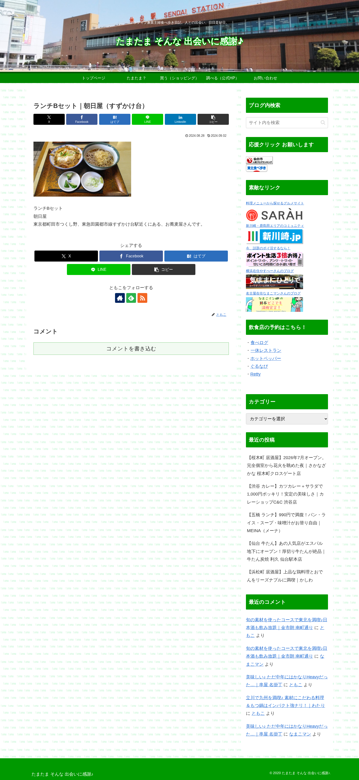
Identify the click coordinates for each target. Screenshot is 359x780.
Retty (255, 374)
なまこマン (300, 734)
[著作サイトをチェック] (120, 298)
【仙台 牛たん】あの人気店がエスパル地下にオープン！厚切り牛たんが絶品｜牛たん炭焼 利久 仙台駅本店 (286, 551)
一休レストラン (266, 350)
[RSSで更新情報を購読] (142, 298)
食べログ (259, 342)
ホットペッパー (265, 358)
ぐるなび (259, 366)
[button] (213, 119)
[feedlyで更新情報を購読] (131, 298)
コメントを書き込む (131, 349)
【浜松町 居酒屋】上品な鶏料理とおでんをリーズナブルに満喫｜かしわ (285, 575)
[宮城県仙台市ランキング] (259, 160)
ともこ (295, 684)
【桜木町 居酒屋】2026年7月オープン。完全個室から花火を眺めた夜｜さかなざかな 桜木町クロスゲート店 (286, 465)
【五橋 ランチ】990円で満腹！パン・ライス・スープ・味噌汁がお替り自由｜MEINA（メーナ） (286, 522)
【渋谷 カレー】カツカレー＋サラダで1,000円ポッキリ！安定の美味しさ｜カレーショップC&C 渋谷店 (285, 494)
